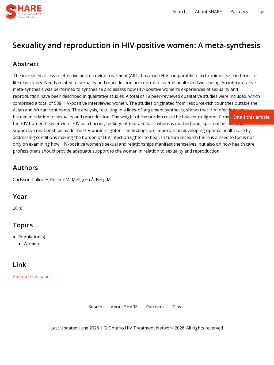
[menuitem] (180, 11)
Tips (261, 11)
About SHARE (208, 11)
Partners (239, 11)
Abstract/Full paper (32, 276)
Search (180, 11)
